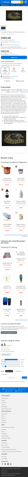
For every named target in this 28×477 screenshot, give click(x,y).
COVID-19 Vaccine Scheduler (8, 427)
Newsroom (4, 402)
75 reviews (11, 34)
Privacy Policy (5, 445)
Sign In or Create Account (10, 389)
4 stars (2, 361)
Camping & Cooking (24, 91)
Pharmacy (4, 429)
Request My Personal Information (9, 449)
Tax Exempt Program (6, 438)
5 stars (2, 359)
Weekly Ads (19, 391)
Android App (4, 458)
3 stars (2, 363)
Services (12, 5)
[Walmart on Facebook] (2, 464)
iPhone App (4, 456)
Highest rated (18, 371)
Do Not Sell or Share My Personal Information (12, 451)
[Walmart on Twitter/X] (5, 464)
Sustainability (4, 406)
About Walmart (5, 398)
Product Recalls (5, 436)
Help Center (23, 389)
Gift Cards (4, 422)
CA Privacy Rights (5, 447)
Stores (3, 416)
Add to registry (21, 81)
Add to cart (14, 57)
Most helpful (5, 374)
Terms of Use (4, 443)
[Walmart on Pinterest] (11, 464)
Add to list (7, 81)
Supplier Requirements (7, 409)
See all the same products (21, 319)
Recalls (3, 431)
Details (12, 77)
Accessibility (4, 433)
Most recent (9, 371)
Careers (3, 400)
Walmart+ (4, 420)
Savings (18, 5)
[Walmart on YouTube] (8, 464)
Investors (4, 404)
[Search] (21, 2)
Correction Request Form (9, 332)
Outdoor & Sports (15, 91)
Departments (6, 5)
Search (24, 377)
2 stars (2, 364)
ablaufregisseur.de (15, 44)
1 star (3, 366)
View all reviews (6, 354)
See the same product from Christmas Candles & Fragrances (16, 235)
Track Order (10, 391)
